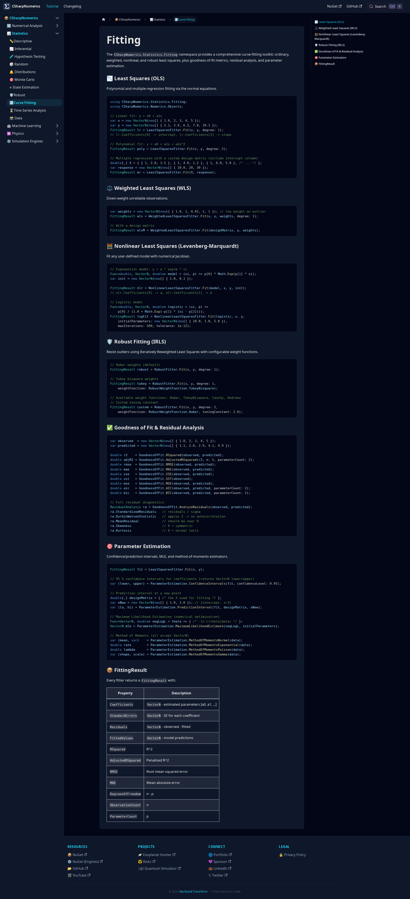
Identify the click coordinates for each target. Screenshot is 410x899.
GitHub (352, 6)
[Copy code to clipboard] (291, 101)
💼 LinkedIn (217, 868)
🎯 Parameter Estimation (330, 57)
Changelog (72, 6)
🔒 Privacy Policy (292, 854)
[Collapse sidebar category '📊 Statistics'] (57, 33)
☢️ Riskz (144, 861)
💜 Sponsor (217, 861)
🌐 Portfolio (218, 854)
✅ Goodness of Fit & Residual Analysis (339, 51)
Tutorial (52, 6)
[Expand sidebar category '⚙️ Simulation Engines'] (57, 141)
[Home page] (104, 19)
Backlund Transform (194, 891)
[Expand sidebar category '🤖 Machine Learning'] (57, 125)
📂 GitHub (75, 868)
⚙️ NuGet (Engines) (83, 861)
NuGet (332, 6)
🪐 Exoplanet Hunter (154, 854)
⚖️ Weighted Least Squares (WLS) (336, 28)
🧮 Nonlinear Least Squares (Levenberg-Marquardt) (340, 36)
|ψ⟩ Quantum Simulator (157, 868)
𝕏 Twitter (216, 875)
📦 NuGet (75, 854)
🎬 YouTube (76, 875)
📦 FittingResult (325, 64)
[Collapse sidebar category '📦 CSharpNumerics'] (57, 18)
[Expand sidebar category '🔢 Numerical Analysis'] (57, 25)
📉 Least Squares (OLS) (329, 22)
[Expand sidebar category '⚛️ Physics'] (57, 133)
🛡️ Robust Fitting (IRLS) (330, 45)
